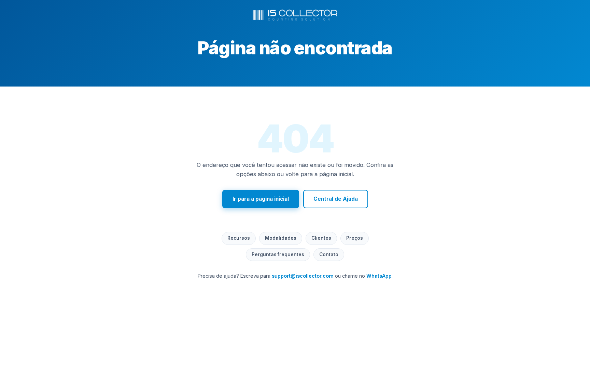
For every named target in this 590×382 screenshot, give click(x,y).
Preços (354, 238)
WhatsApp (379, 276)
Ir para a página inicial (261, 199)
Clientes (321, 238)
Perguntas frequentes (278, 254)
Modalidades (280, 238)
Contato (328, 254)
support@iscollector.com (303, 276)
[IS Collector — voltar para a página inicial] (295, 15)
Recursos (238, 238)
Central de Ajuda (335, 199)
